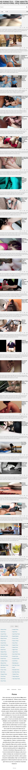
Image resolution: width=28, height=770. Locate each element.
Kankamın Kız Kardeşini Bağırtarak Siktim (25, 403)
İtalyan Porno (3, 651)
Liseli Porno (14, 660)
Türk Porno (3, 676)
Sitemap (14, 768)
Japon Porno (15, 651)
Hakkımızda (13, 689)
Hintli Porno (3, 649)
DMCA (8, 689)
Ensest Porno (15, 638)
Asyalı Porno (3, 634)
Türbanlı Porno (15, 674)
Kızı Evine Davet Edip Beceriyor (24, 443)
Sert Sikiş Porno (15, 672)
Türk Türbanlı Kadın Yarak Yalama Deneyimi (25, 199)
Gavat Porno (3, 642)
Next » (16, 626)
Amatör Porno (15, 629)
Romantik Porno (15, 669)
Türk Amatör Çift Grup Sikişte (24, 362)
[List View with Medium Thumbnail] (27, 11)
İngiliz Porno (15, 649)
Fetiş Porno (3, 640)
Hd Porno (3, 647)
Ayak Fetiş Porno (16, 634)
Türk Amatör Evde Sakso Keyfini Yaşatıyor (24, 220)
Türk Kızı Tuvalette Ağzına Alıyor (25, 484)
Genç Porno (14, 642)
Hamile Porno (15, 645)
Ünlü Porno (3, 678)
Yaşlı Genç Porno (16, 678)
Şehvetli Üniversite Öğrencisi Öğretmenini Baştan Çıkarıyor (24, 608)
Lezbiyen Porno (4, 660)
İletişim (19, 689)
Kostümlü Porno (15, 658)
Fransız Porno (15, 640)
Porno (13, 667)
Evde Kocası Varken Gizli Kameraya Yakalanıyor (24, 464)
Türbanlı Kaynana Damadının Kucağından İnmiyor (24, 505)
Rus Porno (3, 672)
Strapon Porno (4, 674)
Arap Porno (14, 631)
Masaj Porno (3, 663)
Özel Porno (3, 667)
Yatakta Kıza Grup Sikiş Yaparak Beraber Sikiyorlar (24, 78)
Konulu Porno (15, 656)
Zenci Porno (3, 680)
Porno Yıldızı (3, 669)
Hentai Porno (15, 647)
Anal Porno (3, 631)
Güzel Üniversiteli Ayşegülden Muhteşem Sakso (24, 180)
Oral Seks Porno (15, 665)
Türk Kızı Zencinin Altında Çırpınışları (24, 322)
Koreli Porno (3, 658)
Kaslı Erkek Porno (16, 654)
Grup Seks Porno (4, 645)
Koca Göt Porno (4, 656)
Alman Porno (3, 629)
